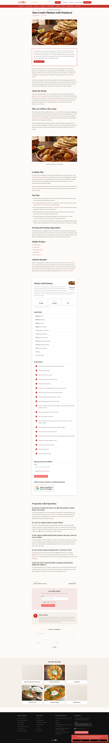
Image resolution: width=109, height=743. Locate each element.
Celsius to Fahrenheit (21, 718)
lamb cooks (58, 100)
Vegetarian (20, 6)
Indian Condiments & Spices (23, 726)
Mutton (44, 9)
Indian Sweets (50, 6)
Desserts (58, 6)
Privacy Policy (45, 471)
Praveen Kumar (36, 15)
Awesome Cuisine (30, 739)
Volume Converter (20, 722)
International (70, 6)
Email (35, 464)
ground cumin (35, 556)
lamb (55, 514)
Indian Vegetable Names (22, 730)
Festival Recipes (87, 2)
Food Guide (77, 6)
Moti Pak (57, 720)
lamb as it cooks (39, 118)
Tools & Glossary (78, 2)
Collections (71, 2)
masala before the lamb (39, 205)
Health (63, 6)
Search (57, 2)
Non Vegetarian (28, 6)
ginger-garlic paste (37, 96)
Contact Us (38, 728)
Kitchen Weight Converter (22, 720)
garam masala (55, 112)
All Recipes (65, 2)
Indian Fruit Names (21, 728)
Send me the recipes (41, 476)
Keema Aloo (36, 247)
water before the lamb (37, 177)
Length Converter (20, 724)
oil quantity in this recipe (66, 270)
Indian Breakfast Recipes (41, 722)
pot (36, 188)
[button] (69, 287)
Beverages (43, 6)
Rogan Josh (39, 250)
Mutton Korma (37, 255)
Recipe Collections (40, 720)
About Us (38, 726)
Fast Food (36, 6)
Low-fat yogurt (56, 207)
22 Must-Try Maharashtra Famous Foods (64, 718)
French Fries (58, 722)
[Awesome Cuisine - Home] (23, 2)
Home (33, 9)
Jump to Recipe (39, 61)
